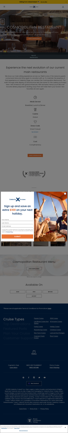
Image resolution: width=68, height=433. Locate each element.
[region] (34, 429)
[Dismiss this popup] (65, 193)
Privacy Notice (4, 428)
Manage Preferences (23, 430)
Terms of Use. (17, 428)
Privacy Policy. (9, 232)
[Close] (65, 427)
